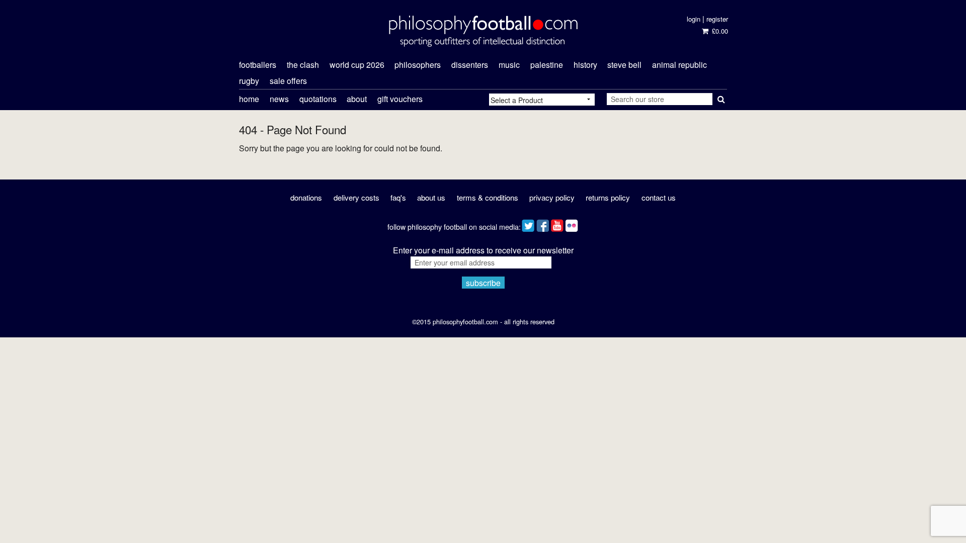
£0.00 (719, 31)
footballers (257, 64)
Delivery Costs (356, 197)
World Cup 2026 (357, 64)
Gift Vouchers (400, 99)
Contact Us (658, 197)
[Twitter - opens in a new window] (528, 223)
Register (717, 19)
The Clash (303, 64)
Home (249, 99)
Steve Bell (624, 64)
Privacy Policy (552, 197)
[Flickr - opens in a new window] (572, 223)
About (357, 99)
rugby (249, 80)
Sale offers (288, 80)
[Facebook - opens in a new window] (542, 223)
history (585, 64)
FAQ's (398, 197)
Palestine (546, 64)
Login (693, 19)
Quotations (318, 99)
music (509, 64)
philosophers (417, 64)
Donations (306, 197)
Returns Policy (608, 197)
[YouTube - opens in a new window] (557, 223)
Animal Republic (679, 64)
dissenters (469, 64)
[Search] (719, 97)
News (279, 99)
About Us (431, 197)
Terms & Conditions (487, 197)
